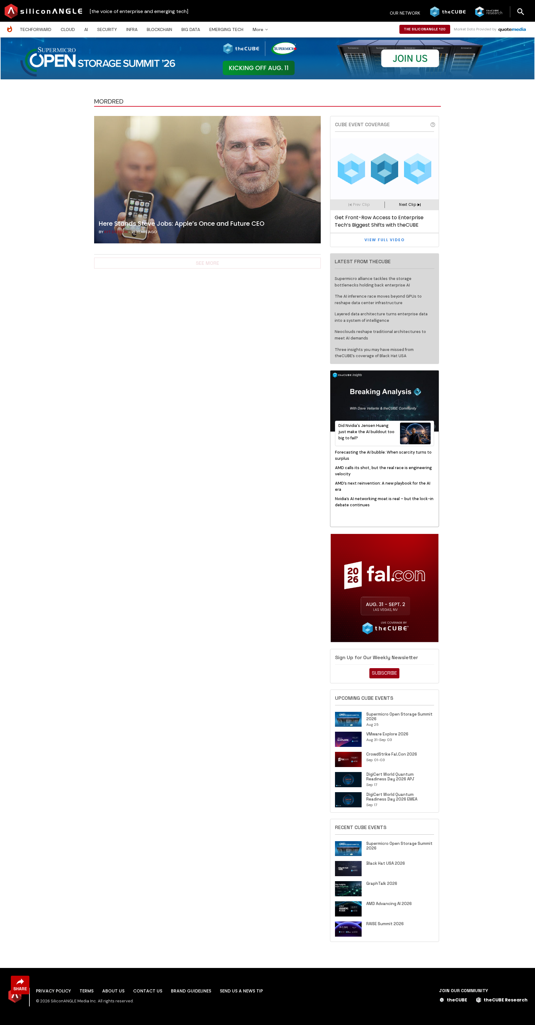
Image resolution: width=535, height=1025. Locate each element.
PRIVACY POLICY (53, 991)
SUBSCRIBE (384, 673)
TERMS (87, 991)
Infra (131, 29)
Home (11, 25)
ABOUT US (113, 991)
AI (86, 29)
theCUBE (457, 1000)
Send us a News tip (241, 991)
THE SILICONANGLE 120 (425, 29)
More (258, 29)
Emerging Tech (226, 29)
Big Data (190, 29)
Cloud (68, 29)
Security (107, 29)
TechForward (35, 29)
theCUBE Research (506, 1000)
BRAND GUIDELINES (191, 991)
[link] (207, 181)
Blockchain (159, 29)
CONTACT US (147, 991)
